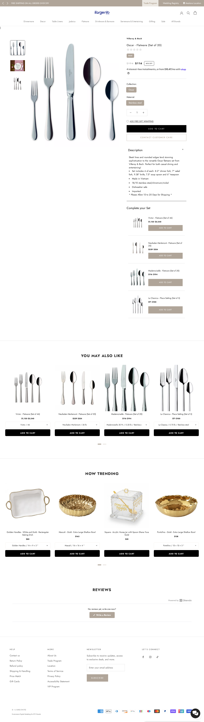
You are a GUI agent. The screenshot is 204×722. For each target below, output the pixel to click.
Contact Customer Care (156, 137)
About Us (51, 655)
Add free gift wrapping (142, 121)
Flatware (85, 21)
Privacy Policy (53, 676)
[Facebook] (143, 657)
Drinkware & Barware (104, 21)
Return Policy (16, 660)
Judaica (72, 21)
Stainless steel (135, 102)
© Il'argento (19, 710)
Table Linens (57, 21)
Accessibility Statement (58, 681)
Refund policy (16, 666)
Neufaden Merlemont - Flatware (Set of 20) (165, 244)
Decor (43, 21)
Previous (3, 3)
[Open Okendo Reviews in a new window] (180, 600)
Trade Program (150, 3)
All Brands (175, 21)
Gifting (152, 21)
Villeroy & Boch (134, 38)
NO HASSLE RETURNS (20, 3)
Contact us (15, 655)
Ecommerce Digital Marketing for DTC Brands (26, 714)
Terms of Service (55, 671)
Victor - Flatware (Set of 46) (160, 218)
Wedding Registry (171, 3)
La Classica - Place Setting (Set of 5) (164, 298)
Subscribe (97, 678)
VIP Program (53, 686)
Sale (163, 21)
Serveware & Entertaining (132, 21)
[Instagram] (150, 657)
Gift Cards (15, 681)
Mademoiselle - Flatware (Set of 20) (163, 270)
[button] (135, 49)
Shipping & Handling (20, 671)
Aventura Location (193, 3)
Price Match (15, 676)
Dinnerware (29, 21)
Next (7, 3)
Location (51, 666)
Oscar (131, 89)
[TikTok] (157, 657)
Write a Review (105, 615)
